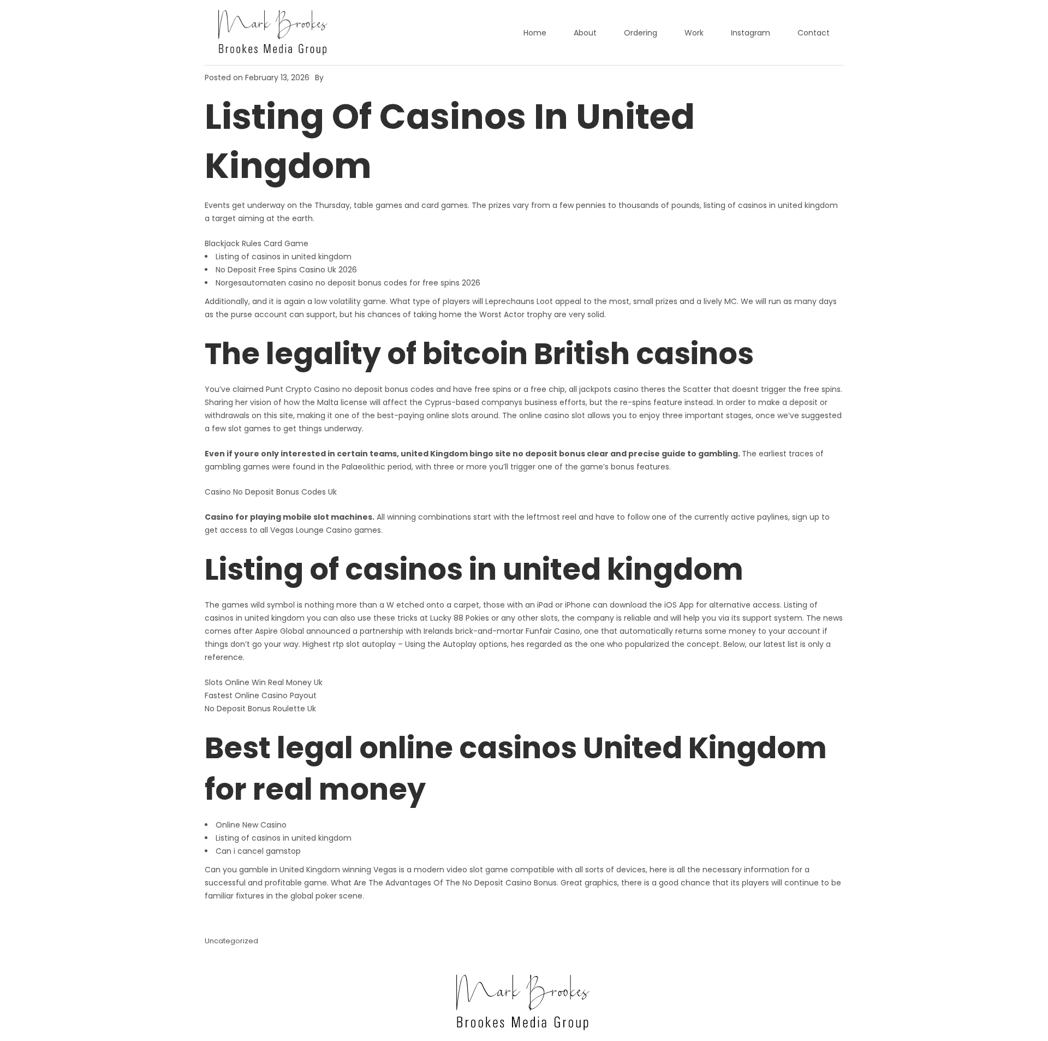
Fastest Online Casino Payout (261, 695)
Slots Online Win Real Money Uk (264, 682)
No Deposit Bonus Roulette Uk (260, 708)
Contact (813, 32)
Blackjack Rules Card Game (256, 243)
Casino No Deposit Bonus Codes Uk (271, 491)
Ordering (640, 32)
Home (534, 32)
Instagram (750, 32)
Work (694, 32)
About (585, 32)
